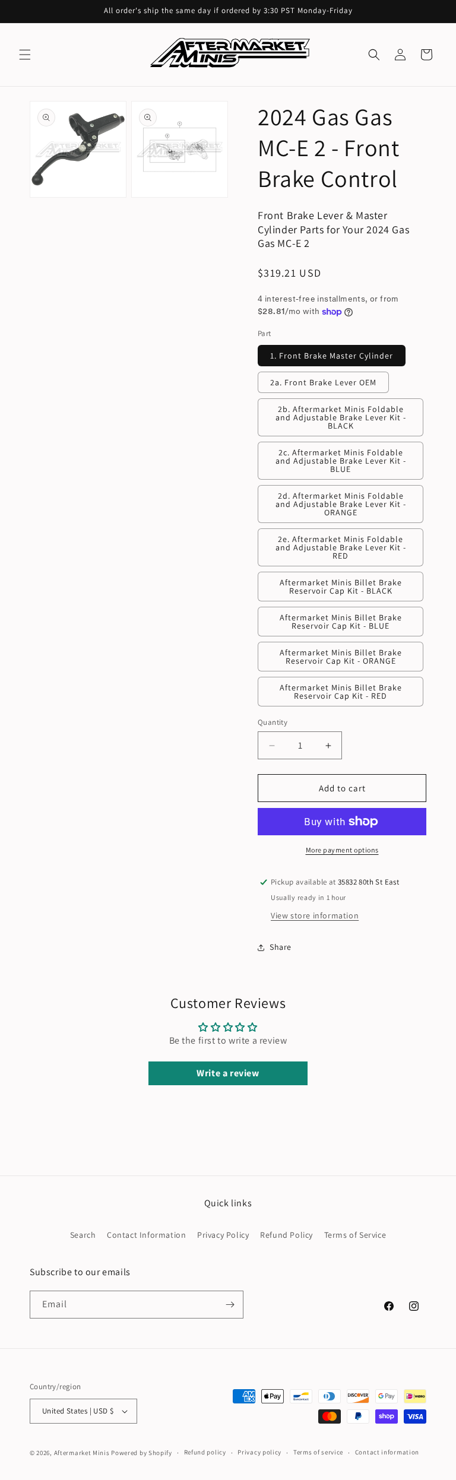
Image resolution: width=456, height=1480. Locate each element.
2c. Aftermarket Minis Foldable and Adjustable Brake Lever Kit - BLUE (341, 460)
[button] (25, 55)
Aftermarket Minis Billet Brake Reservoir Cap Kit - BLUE (341, 621)
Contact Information (146, 1234)
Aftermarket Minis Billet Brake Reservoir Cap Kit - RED (341, 691)
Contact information (387, 1452)
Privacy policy (259, 1452)
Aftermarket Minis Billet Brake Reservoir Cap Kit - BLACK (341, 586)
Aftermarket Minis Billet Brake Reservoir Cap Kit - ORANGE (341, 656)
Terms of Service (355, 1234)
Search (83, 1234)
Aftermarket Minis (82, 1453)
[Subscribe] (230, 1305)
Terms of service (318, 1452)
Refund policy (205, 1452)
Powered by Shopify (141, 1453)
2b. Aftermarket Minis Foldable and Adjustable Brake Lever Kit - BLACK (341, 417)
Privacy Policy (223, 1234)
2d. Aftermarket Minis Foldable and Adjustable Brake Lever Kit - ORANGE (341, 504)
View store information (315, 915)
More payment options (342, 849)
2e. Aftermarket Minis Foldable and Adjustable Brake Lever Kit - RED (341, 547)
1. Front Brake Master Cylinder (331, 355)
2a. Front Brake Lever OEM (323, 382)
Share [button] (281, 947)
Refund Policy (286, 1234)
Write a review (228, 1073)
